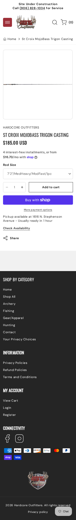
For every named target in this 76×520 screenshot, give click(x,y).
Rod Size (9, 165)
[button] (7, 22)
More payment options (38, 209)
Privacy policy (38, 512)
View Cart (10, 401)
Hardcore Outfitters (28, 505)
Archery (9, 304)
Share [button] (14, 238)
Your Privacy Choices (19, 339)
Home (11, 39)
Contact (9, 332)
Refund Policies (15, 370)
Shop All (9, 297)
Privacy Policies (15, 363)
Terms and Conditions (20, 377)
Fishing (8, 311)
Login (7, 408)
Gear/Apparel (13, 318)
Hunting (9, 325)
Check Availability (16, 228)
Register (9, 415)
